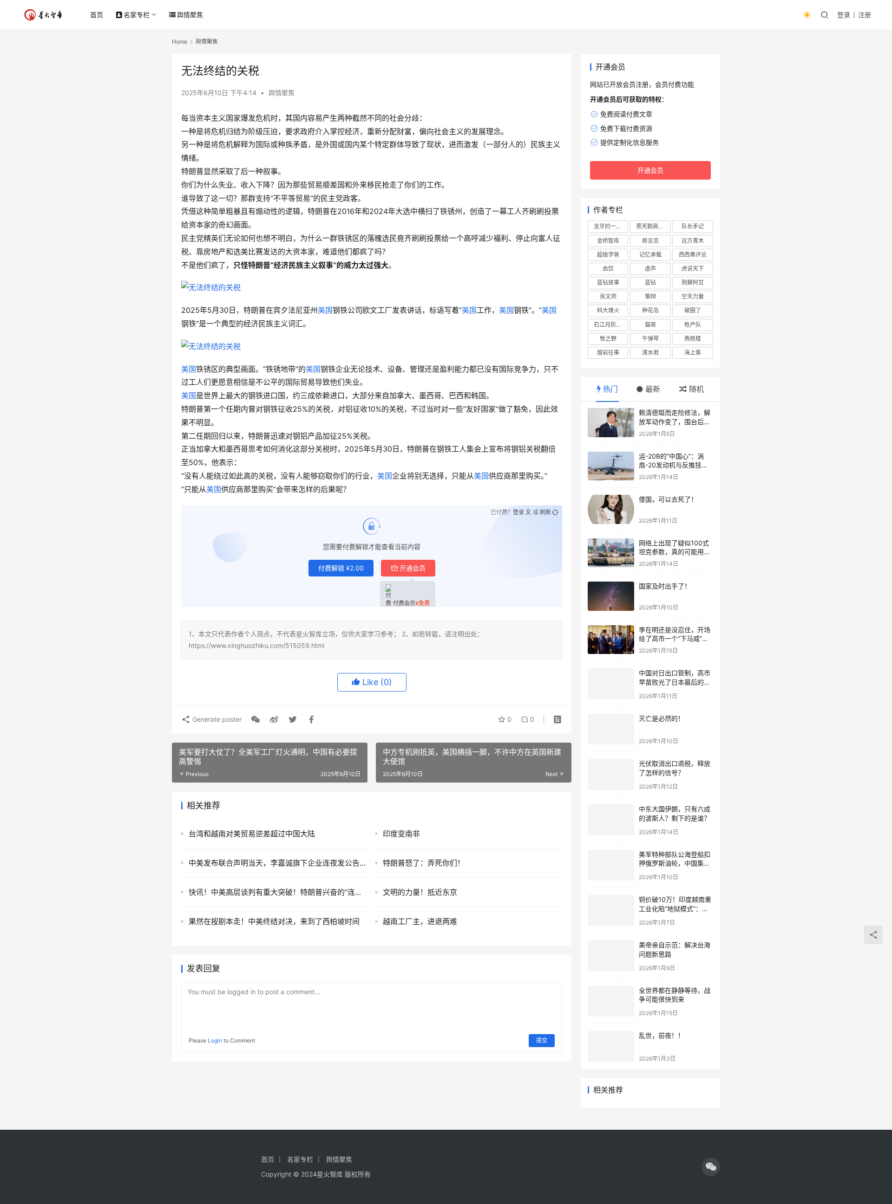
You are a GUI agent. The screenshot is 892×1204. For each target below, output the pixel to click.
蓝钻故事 (608, 282)
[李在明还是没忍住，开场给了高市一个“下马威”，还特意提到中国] (611, 639)
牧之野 (608, 338)
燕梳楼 (692, 338)
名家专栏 (137, 15)
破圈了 (692, 310)
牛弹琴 (650, 338)
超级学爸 (608, 254)
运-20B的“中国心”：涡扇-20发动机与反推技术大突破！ (673, 465)
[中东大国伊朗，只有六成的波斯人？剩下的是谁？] (611, 819)
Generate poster (216, 719)
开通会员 (413, 568)
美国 (325, 310)
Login (215, 1040)
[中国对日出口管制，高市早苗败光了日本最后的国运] (611, 683)
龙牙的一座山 (610, 226)
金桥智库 (608, 240)
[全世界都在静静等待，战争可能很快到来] (611, 1001)
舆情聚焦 (190, 15)
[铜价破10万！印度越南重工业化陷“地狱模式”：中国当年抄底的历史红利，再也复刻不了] (611, 910)
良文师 (608, 296)
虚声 (650, 268)
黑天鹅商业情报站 (653, 226)
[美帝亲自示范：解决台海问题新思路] (611, 955)
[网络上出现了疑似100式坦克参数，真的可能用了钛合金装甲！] (611, 553)
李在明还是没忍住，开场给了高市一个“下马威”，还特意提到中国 (674, 639)
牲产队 (692, 324)
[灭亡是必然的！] (611, 729)
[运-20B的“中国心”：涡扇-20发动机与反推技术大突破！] (611, 466)
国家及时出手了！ (665, 586)
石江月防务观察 (611, 324)
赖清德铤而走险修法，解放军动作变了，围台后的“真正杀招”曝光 (674, 421)
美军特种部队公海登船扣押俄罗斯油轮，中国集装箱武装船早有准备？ (674, 863)
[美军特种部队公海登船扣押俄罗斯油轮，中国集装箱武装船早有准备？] (611, 865)
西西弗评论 (693, 254)
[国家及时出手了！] (611, 596)
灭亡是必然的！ (661, 718)
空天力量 (693, 296)
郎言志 (650, 240)
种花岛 (650, 310)
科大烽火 (608, 310)
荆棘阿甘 (693, 282)
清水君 (650, 352)
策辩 (650, 296)
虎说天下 (693, 268)
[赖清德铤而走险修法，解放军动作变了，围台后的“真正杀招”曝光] (611, 422)
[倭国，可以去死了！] (611, 509)
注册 (864, 15)
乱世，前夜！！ (661, 1035)
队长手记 (693, 226)
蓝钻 (650, 282)
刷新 (545, 512)
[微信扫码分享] (255, 719)
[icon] (711, 1167)
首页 (96, 15)
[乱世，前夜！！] (611, 1046)
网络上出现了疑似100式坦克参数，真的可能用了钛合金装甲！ (674, 552)
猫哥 (650, 324)
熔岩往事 (608, 352)
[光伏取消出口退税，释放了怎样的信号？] (611, 774)
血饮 (608, 268)
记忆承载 (650, 254)
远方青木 (693, 240)
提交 (541, 1040)
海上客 (692, 352)
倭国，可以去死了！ (668, 499)
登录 (843, 15)
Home (179, 41)
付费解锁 (341, 568)
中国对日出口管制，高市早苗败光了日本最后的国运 (674, 682)
